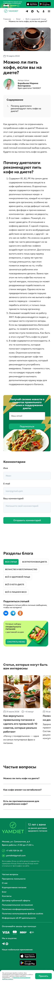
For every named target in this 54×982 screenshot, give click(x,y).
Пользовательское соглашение (17, 905)
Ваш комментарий (13, 498)
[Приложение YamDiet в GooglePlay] (45, 4)
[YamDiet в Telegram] (3, 944)
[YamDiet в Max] (7, 944)
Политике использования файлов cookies (16, 978)
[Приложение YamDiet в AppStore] (32, 4)
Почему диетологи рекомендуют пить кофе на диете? (26, 108)
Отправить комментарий (27, 520)
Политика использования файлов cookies (22, 913)
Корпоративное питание (14, 887)
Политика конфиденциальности (18, 909)
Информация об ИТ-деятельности (19, 918)
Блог (4, 892)
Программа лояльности (13, 879)
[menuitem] (27, 11)
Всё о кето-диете (14, 584)
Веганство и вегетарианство (21, 569)
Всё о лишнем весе (16, 592)
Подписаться (27, 426)
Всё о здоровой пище (17, 577)
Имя (5, 468)
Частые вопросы (10, 874)
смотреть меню (16, 642)
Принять (43, 976)
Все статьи (11, 562)
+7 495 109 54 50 (14, 850)
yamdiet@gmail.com (16, 855)
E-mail (6, 483)
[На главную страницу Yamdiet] (11, 12)
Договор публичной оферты (16, 900)
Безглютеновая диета (34, 562)
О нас (4, 883)
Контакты (6, 896)
